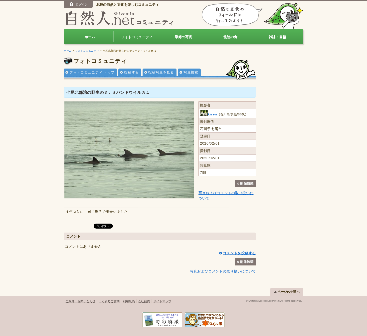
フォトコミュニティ (137, 37)
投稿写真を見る (161, 72)
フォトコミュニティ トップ (92, 72)
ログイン (82, 4)
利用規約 (129, 301)
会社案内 (144, 301)
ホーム (90, 37)
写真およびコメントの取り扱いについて (223, 271)
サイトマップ (162, 301)
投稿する (131, 72)
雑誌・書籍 (277, 37)
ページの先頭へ (289, 291)
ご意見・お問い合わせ (80, 301)
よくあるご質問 (109, 301)
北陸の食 (230, 37)
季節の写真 (183, 37)
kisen (212, 114)
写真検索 (191, 72)
